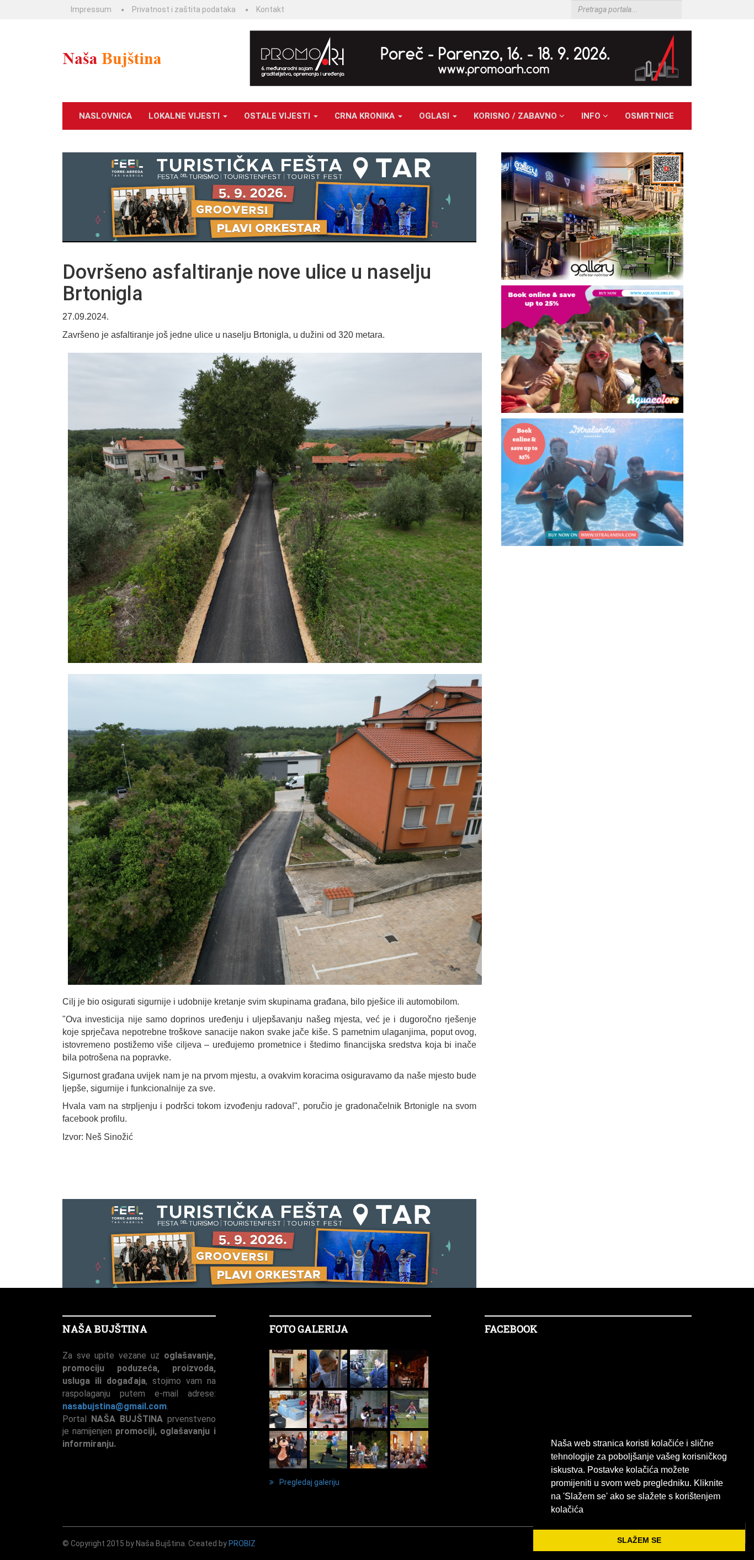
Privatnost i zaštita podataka (184, 9)
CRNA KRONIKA (365, 116)
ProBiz (242, 1543)
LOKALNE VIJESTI (185, 116)
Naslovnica (105, 116)
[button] (587, 1510)
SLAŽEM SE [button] (639, 1540)
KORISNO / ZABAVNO (516, 116)
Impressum (91, 9)
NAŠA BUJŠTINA (104, 1328)
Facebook (511, 1328)
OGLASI (435, 116)
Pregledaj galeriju (309, 1482)
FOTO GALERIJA (308, 1328)
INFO (592, 116)
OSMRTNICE (649, 116)
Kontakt (270, 9)
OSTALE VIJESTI (278, 116)
